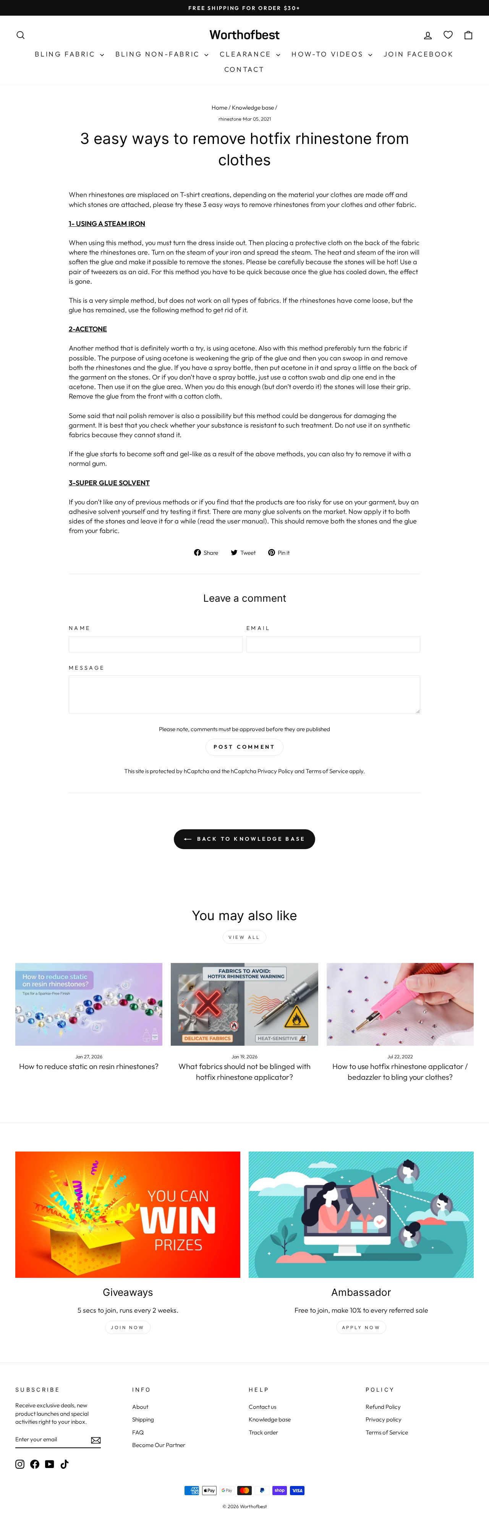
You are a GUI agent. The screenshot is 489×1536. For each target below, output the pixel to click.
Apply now (361, 1327)
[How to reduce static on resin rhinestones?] (88, 1004)
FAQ (138, 1432)
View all (244, 937)
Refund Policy (383, 1406)
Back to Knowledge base (250, 838)
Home (219, 107)
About (140, 1406)
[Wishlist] (448, 35)
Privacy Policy (275, 771)
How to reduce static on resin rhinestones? (89, 1066)
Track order (263, 1432)
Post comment (244, 746)
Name (80, 628)
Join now (128, 1327)
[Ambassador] (361, 1215)
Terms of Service (327, 771)
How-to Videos (328, 54)
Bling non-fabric (158, 54)
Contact (244, 69)
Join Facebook (419, 54)
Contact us (262, 1406)
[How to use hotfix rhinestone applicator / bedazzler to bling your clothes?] (400, 1004)
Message (87, 667)
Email (258, 628)
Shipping (143, 1419)
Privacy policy (384, 1419)
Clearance (247, 54)
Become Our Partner (158, 1445)
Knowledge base (253, 107)
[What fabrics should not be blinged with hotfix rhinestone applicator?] (244, 1004)
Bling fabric (66, 54)
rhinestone (230, 119)
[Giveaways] (127, 1215)
